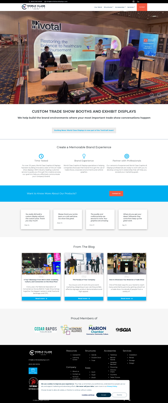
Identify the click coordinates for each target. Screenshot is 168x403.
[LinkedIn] (138, 1)
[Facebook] (133, 1)
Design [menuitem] (131, 363)
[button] (151, 95)
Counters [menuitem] (113, 375)
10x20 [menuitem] (93, 375)
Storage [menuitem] (132, 360)
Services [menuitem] (130, 7)
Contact (142, 7)
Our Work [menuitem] (98, 7)
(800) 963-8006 (36, 1)
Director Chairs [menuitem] (113, 371)
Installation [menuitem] (133, 355)
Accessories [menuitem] (119, 7)
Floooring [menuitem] (113, 367)
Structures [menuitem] (108, 7)
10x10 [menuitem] (93, 372)
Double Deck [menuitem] (96, 357)
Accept (103, 395)
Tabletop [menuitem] (113, 355)
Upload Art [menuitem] (76, 355)
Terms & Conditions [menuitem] (76, 378)
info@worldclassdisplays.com (56, 1)
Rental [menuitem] (131, 357)
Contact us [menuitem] (76, 374)
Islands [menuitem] (93, 355)
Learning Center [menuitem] (76, 358)
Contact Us (116, 193)
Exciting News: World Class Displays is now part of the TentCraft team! (84, 130)
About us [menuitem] (76, 371)
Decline (119, 395)
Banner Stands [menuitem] (113, 358)
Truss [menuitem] (93, 360)
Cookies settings (88, 395)
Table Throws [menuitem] (115, 377)
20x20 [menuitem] (93, 377)
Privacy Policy (112, 386)
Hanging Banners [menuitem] (113, 363)
